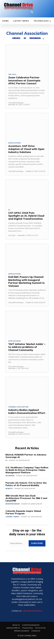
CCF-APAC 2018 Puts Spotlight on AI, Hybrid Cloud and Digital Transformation (26, 215)
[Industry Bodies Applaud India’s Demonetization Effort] (27, 390)
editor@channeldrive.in (32, 610)
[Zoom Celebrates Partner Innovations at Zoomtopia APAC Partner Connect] (27, 57)
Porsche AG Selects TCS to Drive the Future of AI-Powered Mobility (26, 484)
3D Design (16, 38)
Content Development (30, 625)
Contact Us (35, 631)
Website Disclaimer (21, 631)
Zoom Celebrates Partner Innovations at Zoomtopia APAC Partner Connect (24, 80)
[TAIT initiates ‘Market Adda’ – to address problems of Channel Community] (27, 324)
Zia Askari (12, 235)
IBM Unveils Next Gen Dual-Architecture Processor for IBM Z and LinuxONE (26, 498)
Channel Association (18, 407)
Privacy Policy (27, 628)
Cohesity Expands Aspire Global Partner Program (23, 512)
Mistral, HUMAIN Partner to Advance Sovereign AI (26, 455)
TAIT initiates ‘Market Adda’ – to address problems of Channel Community (26, 347)
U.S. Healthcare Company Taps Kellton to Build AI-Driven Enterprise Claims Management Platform (27, 470)
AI (9, 210)
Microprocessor (13, 504)
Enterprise (10, 476)
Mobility (9, 488)
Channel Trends (12, 517)
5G (25, 38)
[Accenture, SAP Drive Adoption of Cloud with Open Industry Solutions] (27, 126)
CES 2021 (12, 74)
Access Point (35, 38)
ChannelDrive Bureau (16, 103)
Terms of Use (40, 628)
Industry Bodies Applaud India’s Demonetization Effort (26, 411)
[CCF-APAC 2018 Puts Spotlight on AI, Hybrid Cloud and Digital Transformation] (27, 193)
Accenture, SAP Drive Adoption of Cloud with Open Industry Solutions (26, 148)
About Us (16, 625)
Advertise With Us (13, 628)
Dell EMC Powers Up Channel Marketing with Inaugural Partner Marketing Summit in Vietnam (26, 281)
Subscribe (37, 543)
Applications (14, 143)
